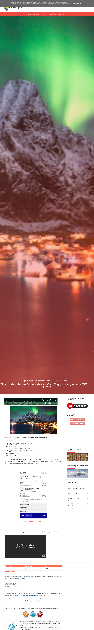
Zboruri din (52, 14)
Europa (49, 380)
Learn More (76, 3)
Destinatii (61, 14)
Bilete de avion (29, 380)
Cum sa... (36, 14)
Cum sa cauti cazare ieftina (27, 595)
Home (29, 14)
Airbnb (40, 599)
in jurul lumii (72, 508)
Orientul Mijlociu (73, 503)
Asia (69, 496)
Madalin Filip (41, 389)
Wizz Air (66, 380)
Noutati (43, 14)
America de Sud (73, 493)
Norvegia (55, 380)
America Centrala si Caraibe (76, 488)
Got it (82, 3)
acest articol (44, 461)
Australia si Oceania (74, 498)
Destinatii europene (40, 380)
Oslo (61, 380)
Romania (70, 506)
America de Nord (73, 491)
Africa (70, 486)
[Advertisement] (77, 538)
